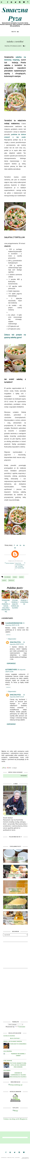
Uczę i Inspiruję (8, 1060)
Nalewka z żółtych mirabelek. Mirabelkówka (15, 890)
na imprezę (7, 577)
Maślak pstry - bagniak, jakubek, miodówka (15, 906)
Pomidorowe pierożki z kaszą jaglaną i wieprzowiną (6, 606)
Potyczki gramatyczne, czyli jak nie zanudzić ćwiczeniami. (18, 1065)
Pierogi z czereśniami (24, 602)
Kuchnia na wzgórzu (9, 1035)
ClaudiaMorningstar (13, 623)
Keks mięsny (10, 563)
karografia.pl (25, 1158)
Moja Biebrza (7, 1070)
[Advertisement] (15, 952)
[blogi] (15, 1111)
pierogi (15, 577)
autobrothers (11, 670)
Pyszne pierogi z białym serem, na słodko (15, 604)
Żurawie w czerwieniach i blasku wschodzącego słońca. (18, 1074)
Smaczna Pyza (15, 13)
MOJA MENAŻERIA (8, 1051)
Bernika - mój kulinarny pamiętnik (13, 1041)
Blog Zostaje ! (15, 1038)
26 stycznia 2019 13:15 (17, 643)
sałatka (21, 577)
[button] (15, 31)
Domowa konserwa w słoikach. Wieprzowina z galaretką (15, 859)
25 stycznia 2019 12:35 (15, 624)
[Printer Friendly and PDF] (9, 768)
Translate (21, 1027)
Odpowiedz (8, 634)
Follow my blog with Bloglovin (15, 1119)
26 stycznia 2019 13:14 (17, 696)
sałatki (4, 580)
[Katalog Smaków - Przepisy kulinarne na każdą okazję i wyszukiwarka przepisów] (15, 1101)
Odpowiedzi (12, 639)
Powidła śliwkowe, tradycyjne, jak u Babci (15, 875)
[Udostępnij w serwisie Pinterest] (15, 548)
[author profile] (15, 553)
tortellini (11, 580)
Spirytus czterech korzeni (15, 922)
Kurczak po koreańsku (18, 1044)
